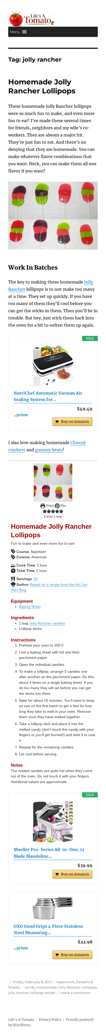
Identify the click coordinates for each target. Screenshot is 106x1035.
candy (30, 987)
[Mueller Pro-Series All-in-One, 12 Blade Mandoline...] (53, 822)
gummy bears (49, 449)
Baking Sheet (30, 606)
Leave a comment (75, 993)
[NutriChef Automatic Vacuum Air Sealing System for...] (53, 365)
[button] (15, 32)
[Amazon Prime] (53, 415)
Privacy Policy (50, 1020)
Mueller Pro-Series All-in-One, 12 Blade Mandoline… (49, 853)
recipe (50, 993)
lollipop (36, 993)
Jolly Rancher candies (47, 623)
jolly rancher (18, 993)
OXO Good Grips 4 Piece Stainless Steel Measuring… (48, 929)
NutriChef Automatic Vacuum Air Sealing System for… (48, 396)
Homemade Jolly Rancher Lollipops (41, 86)
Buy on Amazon (75, 421)
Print (49, 506)
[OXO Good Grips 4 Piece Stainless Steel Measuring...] (53, 908)
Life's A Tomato (21, 1020)
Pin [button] (62, 506)
